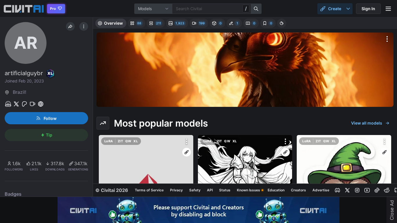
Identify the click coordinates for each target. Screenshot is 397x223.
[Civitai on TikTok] (377, 190)
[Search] (256, 8)
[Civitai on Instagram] (357, 190)
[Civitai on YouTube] (367, 190)
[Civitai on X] (347, 190)
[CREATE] (186, 152)
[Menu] (388, 9)
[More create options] (348, 8)
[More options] (387, 39)
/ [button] (246, 8)
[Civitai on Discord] (337, 190)
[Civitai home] (23, 8)
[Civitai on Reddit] (387, 190)
